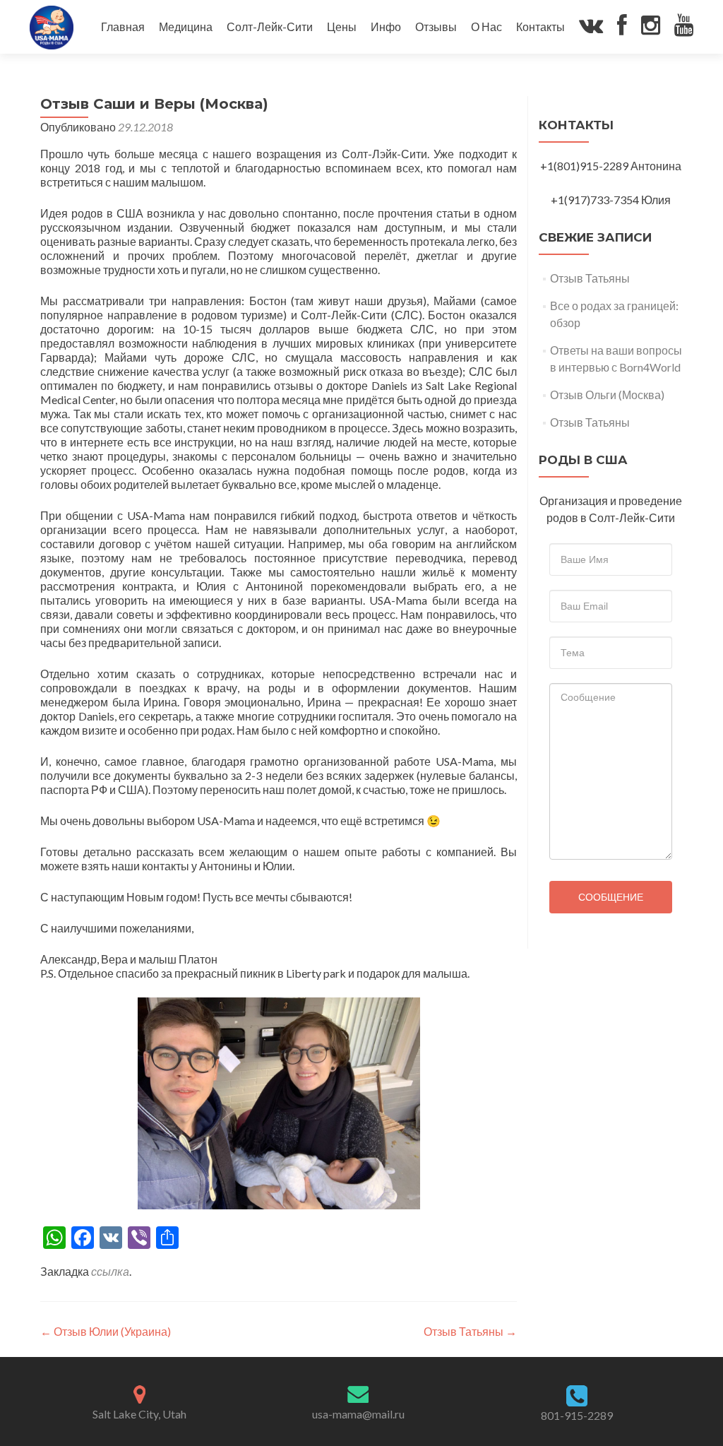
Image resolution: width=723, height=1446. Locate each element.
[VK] (591, 27)
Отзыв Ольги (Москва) (607, 394)
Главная (123, 26)
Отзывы (436, 26)
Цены (342, 26)
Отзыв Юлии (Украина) (105, 1331)
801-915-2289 (577, 1415)
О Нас (486, 26)
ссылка (110, 1271)
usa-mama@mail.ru (358, 1414)
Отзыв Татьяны (470, 1331)
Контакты (540, 26)
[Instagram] (650, 27)
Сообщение (610, 897)
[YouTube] (683, 27)
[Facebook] (622, 27)
